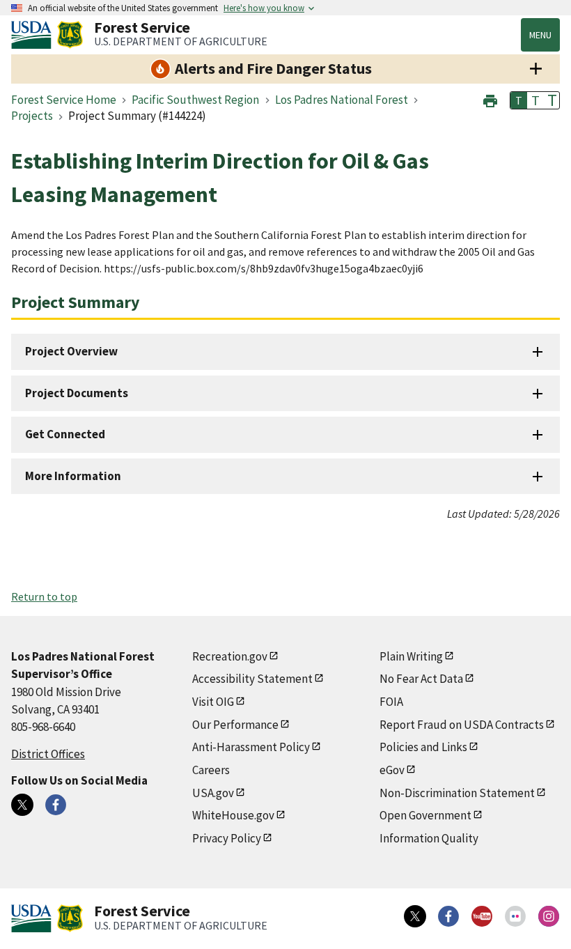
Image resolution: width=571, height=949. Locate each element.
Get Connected (65, 434)
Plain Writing (411, 656)
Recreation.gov (229, 656)
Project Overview (71, 351)
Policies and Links (423, 747)
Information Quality (429, 838)
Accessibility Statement (252, 678)
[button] (490, 99)
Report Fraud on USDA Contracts (462, 724)
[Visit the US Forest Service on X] (415, 916)
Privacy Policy (226, 838)
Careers (211, 770)
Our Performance (235, 724)
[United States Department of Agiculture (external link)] (34, 35)
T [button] (518, 100)
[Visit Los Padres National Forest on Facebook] (56, 805)
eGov (392, 770)
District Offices (48, 754)
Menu (540, 35)
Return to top (44, 596)
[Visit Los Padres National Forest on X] (22, 805)
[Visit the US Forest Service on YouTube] (482, 916)
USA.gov (213, 793)
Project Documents (76, 393)
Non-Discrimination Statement (457, 793)
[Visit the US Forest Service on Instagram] (549, 916)
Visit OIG (213, 701)
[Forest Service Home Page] (70, 35)
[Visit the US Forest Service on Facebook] (448, 916)
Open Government (425, 815)
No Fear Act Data (421, 678)
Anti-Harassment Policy (251, 747)
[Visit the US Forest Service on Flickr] (515, 916)
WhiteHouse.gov (233, 815)
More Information (73, 476)
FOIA (391, 701)
